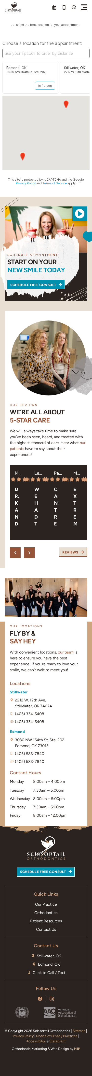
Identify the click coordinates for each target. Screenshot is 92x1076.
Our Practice (46, 904)
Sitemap (79, 1031)
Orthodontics (45, 912)
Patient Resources (46, 921)
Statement (57, 1041)
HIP (77, 1049)
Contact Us (46, 929)
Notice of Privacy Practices (57, 1036)
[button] (84, 7)
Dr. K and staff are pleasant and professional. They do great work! (17, 506)
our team (66, 652)
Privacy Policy (23, 1036)
